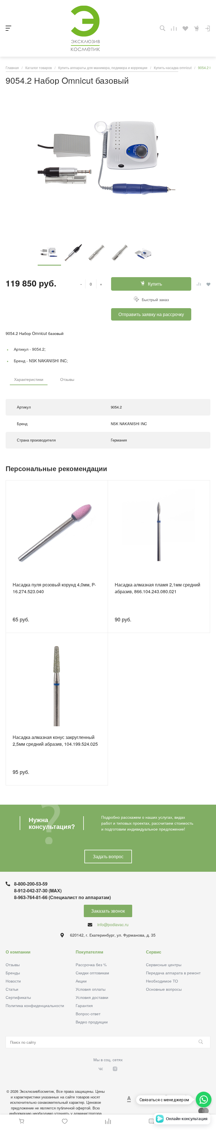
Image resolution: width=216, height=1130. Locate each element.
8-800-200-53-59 (31, 883)
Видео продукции (92, 1022)
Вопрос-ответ (88, 1013)
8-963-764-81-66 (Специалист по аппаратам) (62, 897)
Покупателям (89, 952)
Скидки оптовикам (92, 972)
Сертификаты (18, 997)
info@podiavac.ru (113, 924)
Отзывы (67, 379)
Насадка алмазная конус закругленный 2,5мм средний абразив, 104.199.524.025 (55, 740)
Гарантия (84, 1005)
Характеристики (28, 379)
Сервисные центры (163, 964)
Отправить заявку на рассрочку (151, 314)
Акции (81, 981)
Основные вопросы (164, 989)
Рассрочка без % (91, 964)
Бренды (13, 972)
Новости (13, 981)
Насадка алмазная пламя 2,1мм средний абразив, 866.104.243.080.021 (157, 588)
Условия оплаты (90, 989)
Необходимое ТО (162, 981)
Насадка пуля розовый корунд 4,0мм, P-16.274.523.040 (54, 588)
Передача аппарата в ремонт (173, 972)
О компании (18, 952)
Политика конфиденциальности (35, 1005)
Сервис (153, 952)
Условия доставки (92, 997)
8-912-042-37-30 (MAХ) (38, 890)
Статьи (12, 989)
